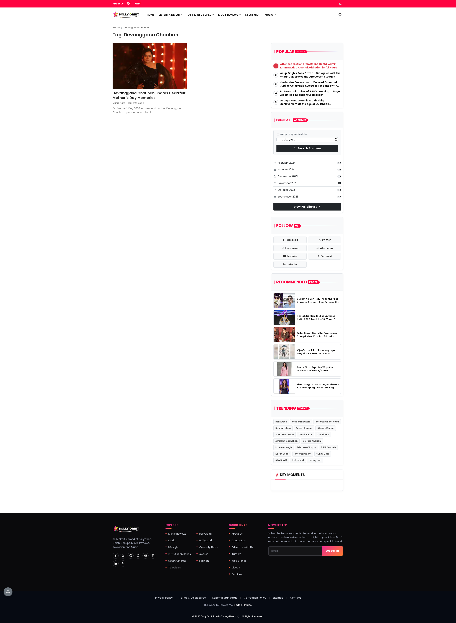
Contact (295, 597)
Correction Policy (255, 597)
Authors (236, 554)
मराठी (138, 3)
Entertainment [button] (170, 15)
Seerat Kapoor (304, 428)
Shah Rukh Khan (284, 434)
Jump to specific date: (292, 134)
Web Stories (239, 561)
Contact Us (239, 540)
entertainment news (327, 421)
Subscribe (333, 550)
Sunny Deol (322, 453)
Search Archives (307, 148)
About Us (118, 3)
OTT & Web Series (179, 554)
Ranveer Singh (283, 447)
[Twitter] (123, 556)
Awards (203, 554)
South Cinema (177, 561)
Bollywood (281, 421)
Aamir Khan (305, 434)
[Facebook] (116, 556)
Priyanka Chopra (306, 447)
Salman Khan (283, 428)
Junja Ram (119, 102)
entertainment (302, 453)
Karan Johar (282, 453)
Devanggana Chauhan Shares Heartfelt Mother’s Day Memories (149, 95)
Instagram (315, 460)
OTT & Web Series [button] (199, 15)
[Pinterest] (153, 556)
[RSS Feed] (123, 563)
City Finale (323, 434)
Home (150, 15)
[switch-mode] (340, 3)
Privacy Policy (164, 597)
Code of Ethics (243, 605)
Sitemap (278, 597)
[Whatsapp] (138, 556)
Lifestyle (173, 547)
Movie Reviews (177, 533)
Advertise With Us (242, 547)
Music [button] (269, 15)
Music (171, 540)
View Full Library (307, 207)
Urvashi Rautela (301, 421)
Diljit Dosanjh (328, 447)
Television (174, 567)
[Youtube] (145, 556)
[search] (340, 14)
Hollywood (298, 460)
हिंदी (129, 3)
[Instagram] (131, 556)
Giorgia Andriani (312, 440)
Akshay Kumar (325, 428)
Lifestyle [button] (251, 15)
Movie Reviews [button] (228, 15)
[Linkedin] (116, 563)
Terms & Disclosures (192, 597)
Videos (236, 567)
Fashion (204, 561)
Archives (237, 574)
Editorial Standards (224, 597)
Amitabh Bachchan (286, 440)
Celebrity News (208, 547)
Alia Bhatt (281, 460)
